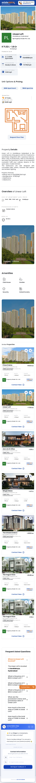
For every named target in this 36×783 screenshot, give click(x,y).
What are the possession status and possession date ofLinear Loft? (17, 700)
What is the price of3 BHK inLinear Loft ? (16, 684)
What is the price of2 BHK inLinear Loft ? (16, 677)
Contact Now (25, 687)
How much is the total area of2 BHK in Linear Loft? (16, 709)
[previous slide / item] (2, 18)
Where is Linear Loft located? (16, 660)
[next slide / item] (34, 18)
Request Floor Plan (17, 137)
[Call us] (29, 726)
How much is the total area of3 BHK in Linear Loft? (16, 718)
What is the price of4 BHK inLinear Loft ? (16, 691)
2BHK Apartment (10, 88)
